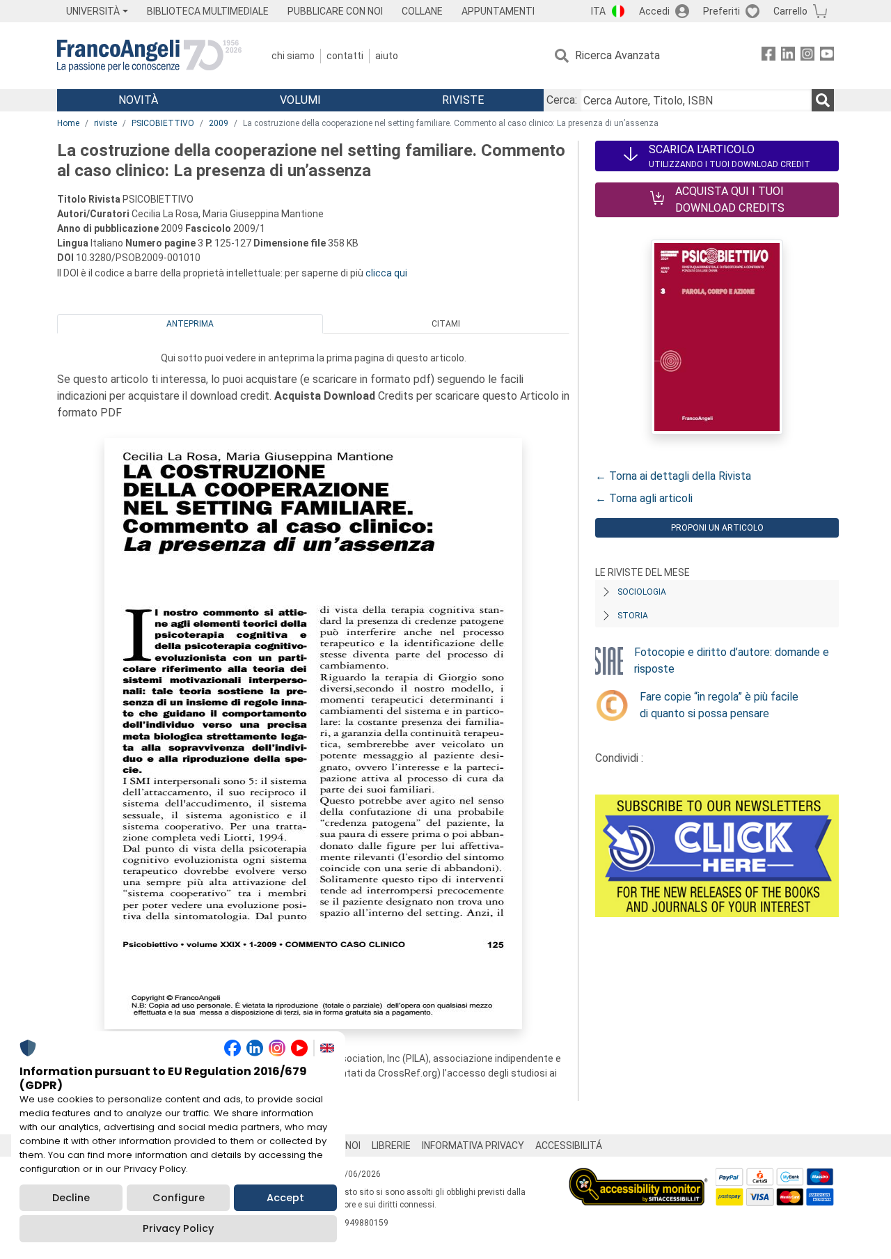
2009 (218, 123)
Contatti (344, 55)
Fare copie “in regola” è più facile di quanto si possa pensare (719, 705)
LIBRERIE (391, 1145)
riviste (105, 123)
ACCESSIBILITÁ (568, 1145)
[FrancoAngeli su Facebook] (768, 56)
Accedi (654, 11)
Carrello (790, 11)
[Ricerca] (823, 100)
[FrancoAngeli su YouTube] (827, 56)
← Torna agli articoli (644, 498)
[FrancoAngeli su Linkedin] (788, 56)
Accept (285, 1198)
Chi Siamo (293, 55)
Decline (71, 1198)
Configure (178, 1198)
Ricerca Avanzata (617, 55)
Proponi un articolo (717, 528)
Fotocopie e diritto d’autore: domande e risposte (731, 660)
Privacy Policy (178, 1228)
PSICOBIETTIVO (163, 123)
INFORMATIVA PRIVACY (473, 1145)
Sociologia (641, 592)
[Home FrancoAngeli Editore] (149, 56)
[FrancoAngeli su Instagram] (807, 56)
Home (68, 123)
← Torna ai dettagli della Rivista (673, 476)
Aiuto (386, 55)
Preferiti (721, 11)
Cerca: (561, 100)
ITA (598, 11)
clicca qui (386, 273)
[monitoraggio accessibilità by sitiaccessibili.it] (638, 1175)
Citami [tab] (446, 324)
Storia (632, 615)
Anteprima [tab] (190, 324)
